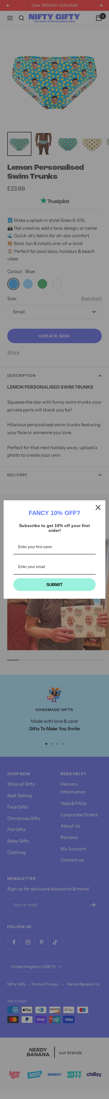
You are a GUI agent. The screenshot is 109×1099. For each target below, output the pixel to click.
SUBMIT (54, 584)
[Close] (98, 507)
